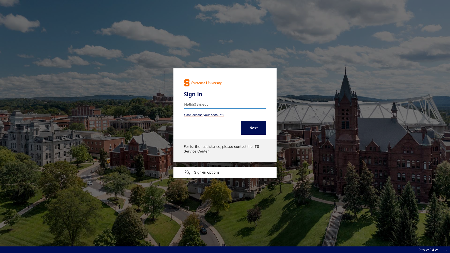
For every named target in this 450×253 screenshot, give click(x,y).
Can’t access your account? (204, 115)
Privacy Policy (428, 249)
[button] (225, 172)
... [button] (445, 249)
